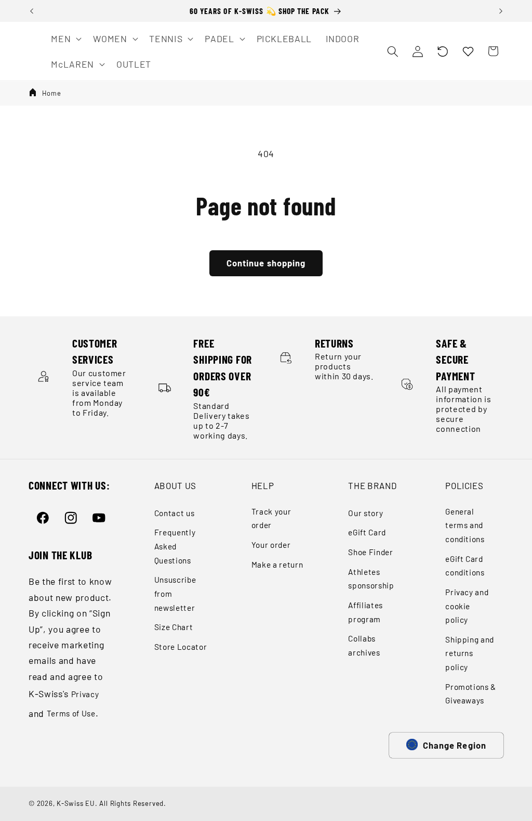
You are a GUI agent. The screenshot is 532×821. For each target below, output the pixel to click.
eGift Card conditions (465, 566)
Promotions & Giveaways (470, 693)
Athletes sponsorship (371, 579)
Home (51, 93)
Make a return (277, 564)
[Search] (392, 51)
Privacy (85, 694)
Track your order (271, 518)
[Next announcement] (500, 11)
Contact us (174, 513)
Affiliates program (365, 612)
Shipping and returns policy (469, 653)
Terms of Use (71, 713)
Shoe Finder (370, 552)
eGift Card (367, 532)
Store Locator (180, 646)
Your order (271, 544)
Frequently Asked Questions (175, 546)
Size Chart (173, 627)
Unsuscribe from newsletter (175, 593)
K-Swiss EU (76, 803)
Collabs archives (364, 645)
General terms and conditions (465, 525)
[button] (442, 51)
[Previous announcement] (31, 11)
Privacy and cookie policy (466, 605)
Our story (365, 513)
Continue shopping (266, 263)
